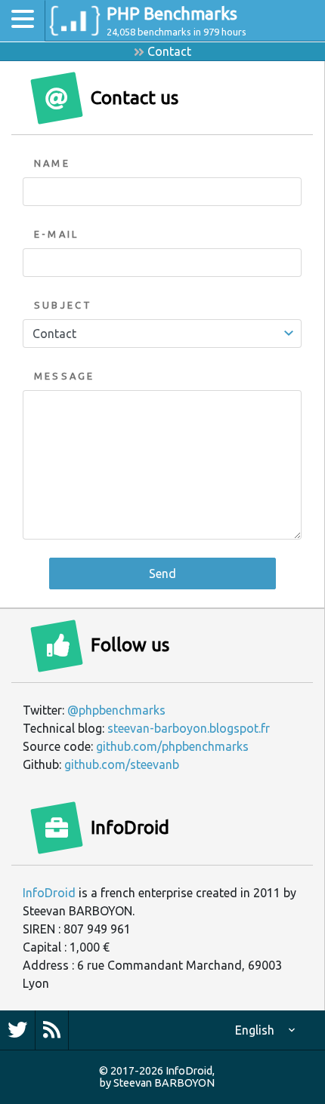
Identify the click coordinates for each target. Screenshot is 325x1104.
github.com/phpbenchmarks (172, 746)
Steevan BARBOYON (164, 1083)
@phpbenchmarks (116, 710)
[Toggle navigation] (22, 21)
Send (162, 573)
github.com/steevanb (121, 764)
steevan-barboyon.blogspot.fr (188, 728)
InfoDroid (49, 892)
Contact (169, 51)
